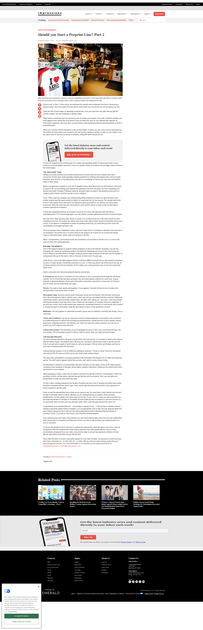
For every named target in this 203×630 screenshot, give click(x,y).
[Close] (38, 586)
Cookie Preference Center (21, 621)
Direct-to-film (77, 564)
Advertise (39, 4)
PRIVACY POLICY (159, 594)
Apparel (76, 562)
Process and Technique (53, 564)
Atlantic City (189, 4)
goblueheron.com (74, 446)
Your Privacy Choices (133, 594)
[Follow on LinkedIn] (136, 581)
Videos (49, 572)
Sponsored (50, 580)
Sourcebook (105, 572)
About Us (104, 562)
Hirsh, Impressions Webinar (116, 20)
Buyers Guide (105, 567)
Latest (87, 14)
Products (110, 14)
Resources (50, 578)
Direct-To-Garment (79, 567)
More (147, 14)
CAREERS (79, 594)
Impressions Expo (167, 4)
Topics (98, 14)
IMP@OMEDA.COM (138, 573)
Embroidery (77, 570)
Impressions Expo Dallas (80, 20)
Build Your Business (47, 30)
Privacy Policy (13, 611)
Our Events (134, 14)
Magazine (121, 14)
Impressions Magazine (26, 4)
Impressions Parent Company (58, 20)
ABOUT (73, 594)
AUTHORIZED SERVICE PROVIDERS (93, 594)
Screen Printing (78, 580)
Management (78, 578)
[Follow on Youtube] (143, 581)
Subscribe (48, 4)
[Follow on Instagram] (133, 581)
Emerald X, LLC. (149, 590)
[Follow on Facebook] (130, 581)
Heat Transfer (78, 575)
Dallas (198, 4)
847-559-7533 (137, 574)
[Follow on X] (140, 581)
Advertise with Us (106, 564)
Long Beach (178, 4)
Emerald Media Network (9, 4)
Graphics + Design (79, 572)
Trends (69, 457)
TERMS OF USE (148, 594)
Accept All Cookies (21, 616)
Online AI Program (97, 20)
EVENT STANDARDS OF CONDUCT (114, 594)
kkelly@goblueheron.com (52, 446)
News (48, 562)
